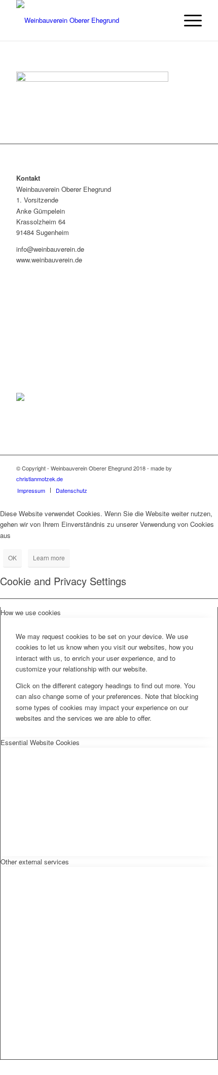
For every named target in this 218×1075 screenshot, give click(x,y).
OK (12, 557)
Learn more (49, 557)
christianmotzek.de (39, 479)
